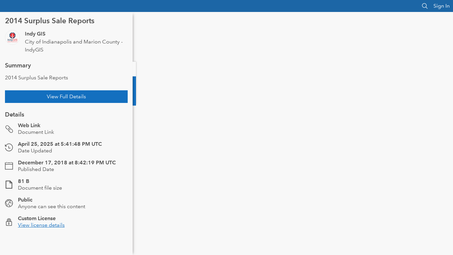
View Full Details (66, 96)
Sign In (441, 6)
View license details (41, 225)
